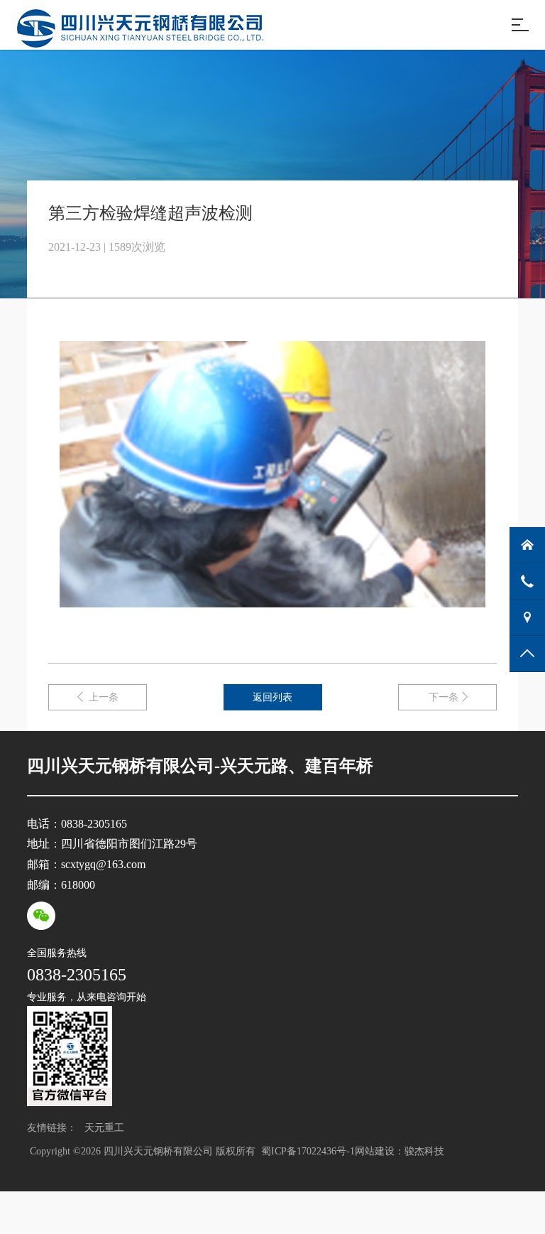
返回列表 (272, 697)
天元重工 (103, 1127)
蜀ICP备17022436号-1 (306, 1151)
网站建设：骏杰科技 (399, 1151)
